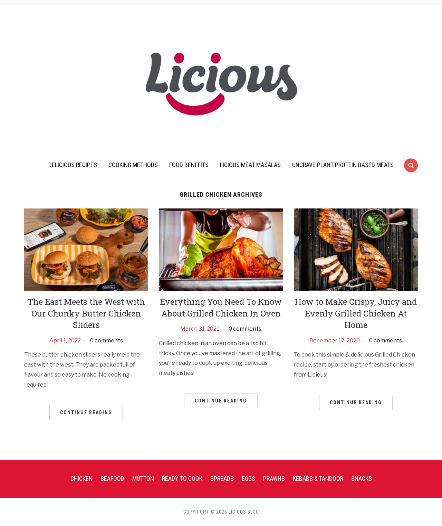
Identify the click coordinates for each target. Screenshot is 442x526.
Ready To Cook (182, 478)
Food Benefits (189, 164)
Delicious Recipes (72, 164)
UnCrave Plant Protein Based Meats (343, 164)
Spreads (222, 478)
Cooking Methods (133, 164)
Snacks (361, 478)
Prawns (274, 478)
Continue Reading (86, 412)
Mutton (143, 478)
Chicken (81, 478)
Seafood (112, 478)
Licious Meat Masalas (250, 164)
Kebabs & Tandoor (318, 478)
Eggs (248, 478)
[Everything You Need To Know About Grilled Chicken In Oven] (221, 249)
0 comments (106, 340)
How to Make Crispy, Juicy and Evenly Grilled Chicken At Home (356, 313)
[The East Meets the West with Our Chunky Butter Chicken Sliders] (86, 249)
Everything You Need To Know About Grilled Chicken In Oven (221, 307)
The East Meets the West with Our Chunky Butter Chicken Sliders (86, 313)
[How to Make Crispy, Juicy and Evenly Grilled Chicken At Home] (356, 249)
